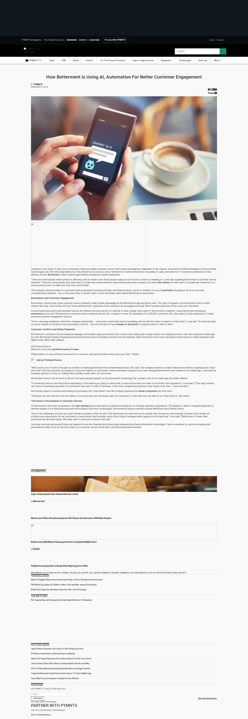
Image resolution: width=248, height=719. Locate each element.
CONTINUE (37, 698)
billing (73, 573)
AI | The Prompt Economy (112, 60)
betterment (63, 573)
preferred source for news (65, 349)
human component (148, 391)
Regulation (166, 60)
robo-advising (82, 405)
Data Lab (202, 60)
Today (52, 60)
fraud (169, 573)
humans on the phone (127, 324)
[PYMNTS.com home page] (33, 50)
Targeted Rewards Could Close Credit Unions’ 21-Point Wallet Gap (61, 673)
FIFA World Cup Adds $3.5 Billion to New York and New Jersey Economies (64, 585)
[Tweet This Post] (211, 89)
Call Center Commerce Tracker (104, 573)
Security (183, 573)
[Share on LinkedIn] (213, 89)
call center (82, 573)
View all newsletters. (207, 698)
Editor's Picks (159, 573)
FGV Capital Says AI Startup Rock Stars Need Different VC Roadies (61, 600)
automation (168, 290)
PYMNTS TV (35, 60)
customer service (138, 573)
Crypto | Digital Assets (143, 60)
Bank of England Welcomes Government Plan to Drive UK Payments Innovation (67, 580)
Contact (220, 40)
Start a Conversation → (42, 715)
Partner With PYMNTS (115, 40)
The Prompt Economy (54, 40)
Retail (75, 60)
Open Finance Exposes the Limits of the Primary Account (57, 649)
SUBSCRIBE (94, 40)
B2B (64, 60)
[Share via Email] (216, 89)
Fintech (89, 60)
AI (69, 378)
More (217, 60)
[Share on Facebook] (209, 89)
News (175, 573)
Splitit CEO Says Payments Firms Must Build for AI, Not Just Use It (61, 658)
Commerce (124, 573)
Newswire (72, 40)
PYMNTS (38, 84)
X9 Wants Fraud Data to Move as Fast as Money (53, 653)
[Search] (223, 51)
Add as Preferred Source (49, 360)
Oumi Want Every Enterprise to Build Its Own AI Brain (55, 678)
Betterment (54, 274)
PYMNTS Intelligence (32, 40)
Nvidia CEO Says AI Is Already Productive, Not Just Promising (58, 589)
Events (83, 40)
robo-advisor (163, 282)
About (211, 40)
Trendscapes (185, 60)
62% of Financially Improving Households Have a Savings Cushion (60, 668)
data (150, 573)
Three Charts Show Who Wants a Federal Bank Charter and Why (60, 663)
